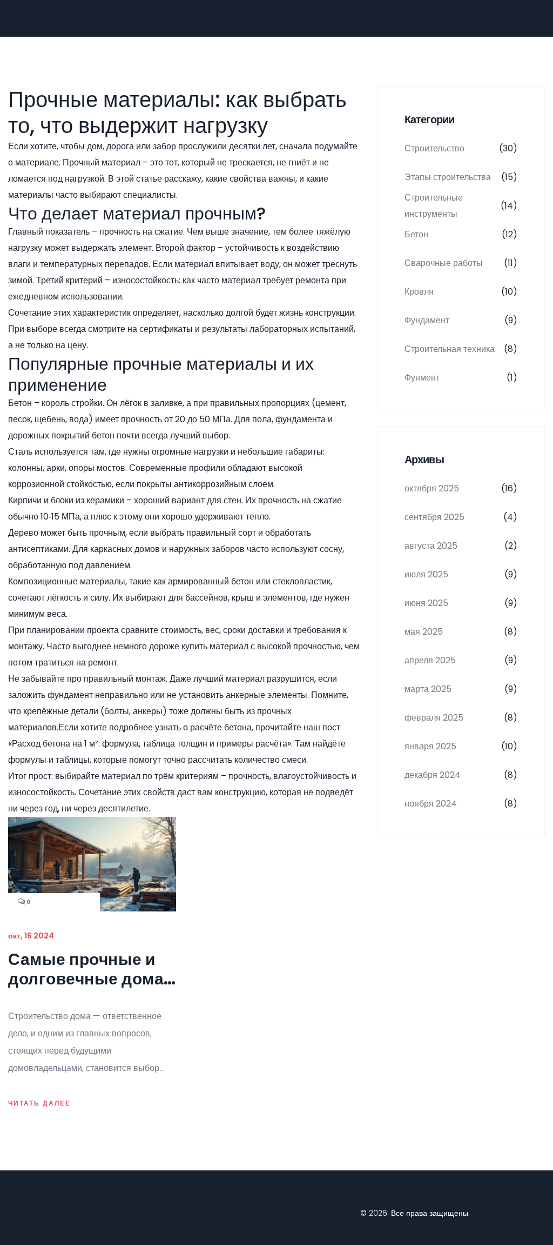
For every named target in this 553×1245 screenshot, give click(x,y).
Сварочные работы (460, 263)
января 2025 (460, 746)
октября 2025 (460, 488)
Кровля (460, 291)
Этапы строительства (460, 177)
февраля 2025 (460, 717)
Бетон (460, 234)
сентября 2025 (460, 517)
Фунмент (460, 377)
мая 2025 (460, 631)
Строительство (460, 148)
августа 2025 (460, 546)
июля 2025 (460, 574)
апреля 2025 (460, 660)
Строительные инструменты (460, 205)
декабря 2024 (460, 775)
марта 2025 (460, 689)
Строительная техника (460, 349)
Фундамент (460, 320)
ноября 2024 (460, 803)
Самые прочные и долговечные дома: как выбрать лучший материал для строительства (88, 969)
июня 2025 (460, 603)
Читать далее (39, 1103)
